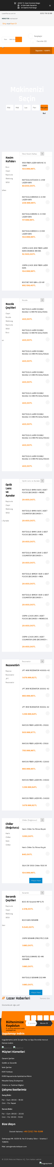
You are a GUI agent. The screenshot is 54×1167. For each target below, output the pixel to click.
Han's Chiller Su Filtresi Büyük (34, 829)
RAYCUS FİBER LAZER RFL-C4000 (35, 798)
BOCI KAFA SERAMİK (30, 920)
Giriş (4, 24)
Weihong (9, 178)
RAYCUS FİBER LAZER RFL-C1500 (35, 743)
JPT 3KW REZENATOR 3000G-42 (35, 707)
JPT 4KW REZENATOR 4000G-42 (36, 670)
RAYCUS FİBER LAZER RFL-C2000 (35, 761)
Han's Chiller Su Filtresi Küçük (34, 847)
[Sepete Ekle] (48, 168)
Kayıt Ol (14, 24)
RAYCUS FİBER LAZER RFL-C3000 (35, 780)
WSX (8, 182)
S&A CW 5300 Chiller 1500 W (34, 865)
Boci (7, 167)
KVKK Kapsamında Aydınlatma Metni (17, 1076)
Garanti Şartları (8, 1058)
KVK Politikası (7, 1072)
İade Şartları (7, 1067)
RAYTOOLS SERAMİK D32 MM (34, 977)
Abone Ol (44, 1023)
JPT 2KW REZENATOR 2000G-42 (35, 689)
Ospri (8, 171)
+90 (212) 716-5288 (33, 1131)
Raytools (9, 175)
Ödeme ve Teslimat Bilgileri (13, 1085)
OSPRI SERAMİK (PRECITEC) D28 (35, 938)
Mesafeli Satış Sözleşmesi (12, 1081)
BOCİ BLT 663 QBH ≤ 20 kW (33, 282)
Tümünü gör (45, 998)
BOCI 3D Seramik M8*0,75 (33, 902)
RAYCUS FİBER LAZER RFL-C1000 (35, 725)
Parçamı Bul (44, 108)
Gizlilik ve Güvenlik (9, 1063)
